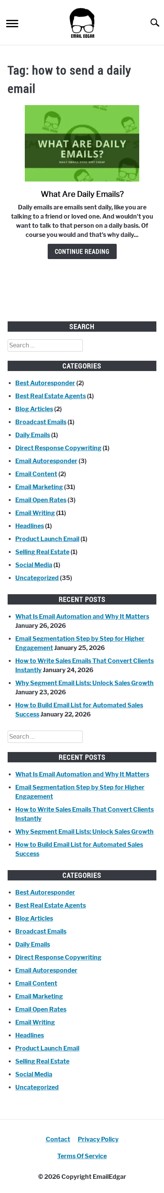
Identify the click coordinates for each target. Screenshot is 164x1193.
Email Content (36, 474)
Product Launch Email (47, 539)
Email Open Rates (40, 500)
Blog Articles (34, 409)
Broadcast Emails (40, 422)
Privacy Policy (98, 1139)
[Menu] (12, 25)
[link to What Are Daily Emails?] (82, 143)
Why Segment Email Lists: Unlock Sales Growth (84, 683)
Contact (58, 1139)
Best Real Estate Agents (50, 396)
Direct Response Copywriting (58, 448)
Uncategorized (37, 578)
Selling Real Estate (42, 552)
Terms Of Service (82, 1156)
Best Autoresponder (45, 383)
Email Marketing (39, 487)
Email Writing (35, 513)
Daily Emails (32, 435)
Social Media (33, 565)
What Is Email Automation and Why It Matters (82, 616)
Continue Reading (82, 251)
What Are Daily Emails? (82, 194)
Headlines (29, 526)
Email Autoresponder (46, 461)
